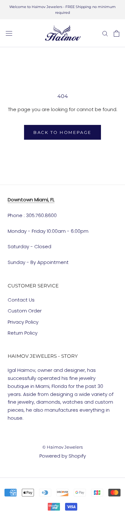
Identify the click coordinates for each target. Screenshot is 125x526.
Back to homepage (62, 132)
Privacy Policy (23, 322)
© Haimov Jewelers (62, 447)
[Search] (105, 33)
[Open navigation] (9, 33)
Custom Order (25, 310)
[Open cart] (116, 33)
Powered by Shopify (62, 455)
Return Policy (23, 332)
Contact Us (21, 299)
